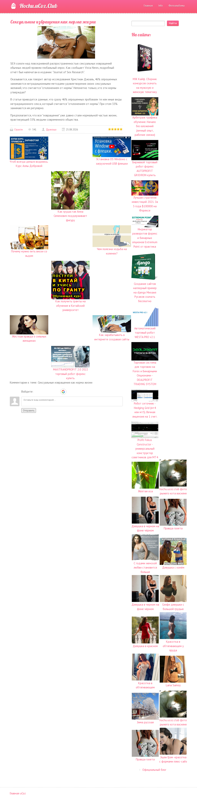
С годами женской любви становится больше (145, 567)
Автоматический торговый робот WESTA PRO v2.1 (144, 333)
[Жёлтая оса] (145, 475)
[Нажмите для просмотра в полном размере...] (66, 42)
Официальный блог (154, 770)
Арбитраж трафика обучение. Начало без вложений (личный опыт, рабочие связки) (144, 126)
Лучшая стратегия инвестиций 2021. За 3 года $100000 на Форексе (145, 204)
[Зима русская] (145, 706)
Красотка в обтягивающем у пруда (173, 646)
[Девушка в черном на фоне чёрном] (145, 510)
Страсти (18, 129)
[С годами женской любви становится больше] (145, 547)
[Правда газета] (173, 512)
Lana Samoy (173, 685)
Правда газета (173, 528)
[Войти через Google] (63, 392)
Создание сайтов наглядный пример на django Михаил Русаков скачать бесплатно (145, 292)
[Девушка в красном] (145, 630)
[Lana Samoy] (173, 669)
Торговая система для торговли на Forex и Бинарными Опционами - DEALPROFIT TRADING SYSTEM (145, 373)
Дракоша (51, 129)
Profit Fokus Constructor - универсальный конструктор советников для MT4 (145, 448)
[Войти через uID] (37, 392)
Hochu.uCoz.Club (38, 5)
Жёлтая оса (145, 491)
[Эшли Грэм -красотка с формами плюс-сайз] (173, 741)
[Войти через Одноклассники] (70, 392)
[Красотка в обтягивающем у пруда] (173, 625)
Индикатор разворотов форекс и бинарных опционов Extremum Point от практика (144, 237)
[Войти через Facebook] (50, 392)
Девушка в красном (145, 646)
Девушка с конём (173, 567)
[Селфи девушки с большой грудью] (173, 588)
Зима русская (145, 722)
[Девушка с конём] (173, 551)
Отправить (28, 410)
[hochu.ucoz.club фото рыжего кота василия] (173, 473)
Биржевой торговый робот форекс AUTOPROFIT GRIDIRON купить (144, 168)
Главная (14, 793)
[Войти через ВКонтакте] (43, 392)
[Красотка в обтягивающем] (145, 667)
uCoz (23, 793)
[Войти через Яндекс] (56, 392)
